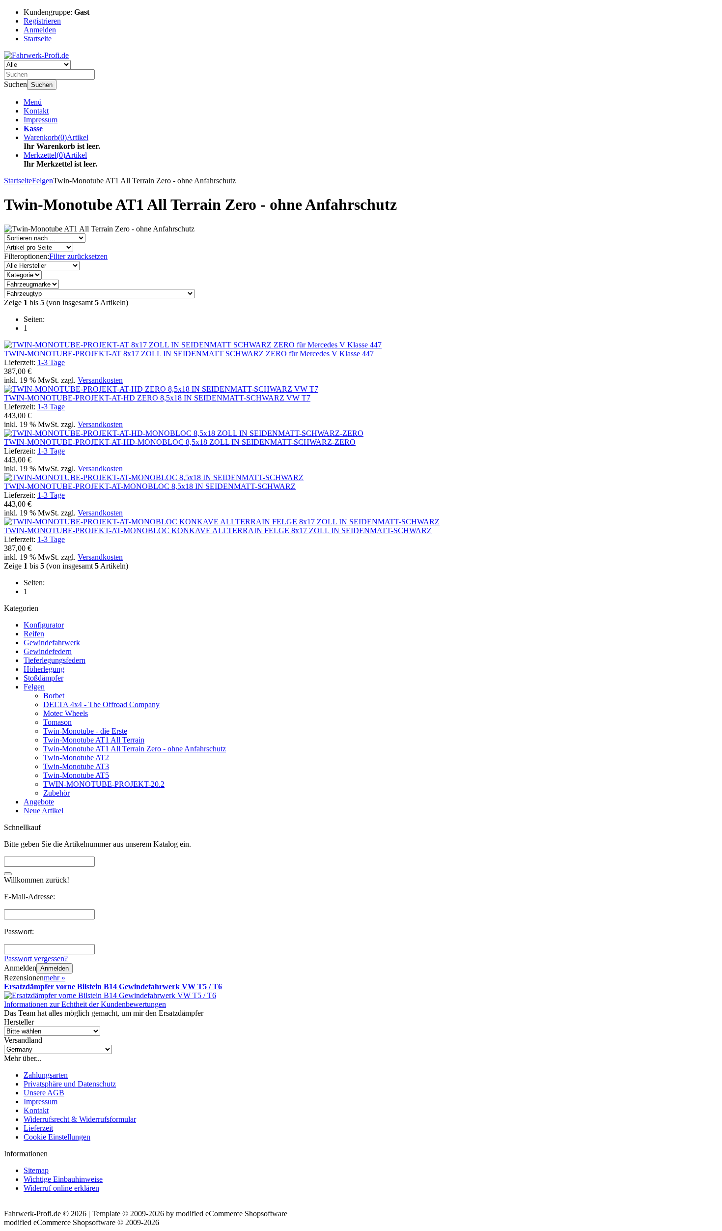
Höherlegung (44, 669)
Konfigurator (44, 625)
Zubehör (56, 793)
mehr (54, 977)
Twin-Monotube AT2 (76, 757)
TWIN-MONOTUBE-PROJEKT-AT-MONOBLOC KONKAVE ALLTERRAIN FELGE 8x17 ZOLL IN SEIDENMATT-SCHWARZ (218, 530)
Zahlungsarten (46, 1075)
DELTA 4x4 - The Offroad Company (101, 704)
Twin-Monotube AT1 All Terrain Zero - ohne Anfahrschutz (134, 748)
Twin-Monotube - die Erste (85, 731)
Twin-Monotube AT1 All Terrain (93, 740)
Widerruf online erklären (61, 1188)
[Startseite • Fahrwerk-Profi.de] (36, 55)
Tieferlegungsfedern (54, 660)
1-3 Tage (51, 362)
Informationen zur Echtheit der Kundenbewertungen (85, 1004)
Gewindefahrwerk (52, 642)
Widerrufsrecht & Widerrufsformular (80, 1119)
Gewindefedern (48, 651)
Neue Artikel (43, 810)
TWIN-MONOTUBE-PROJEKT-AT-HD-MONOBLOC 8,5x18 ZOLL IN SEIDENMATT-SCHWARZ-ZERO (180, 442)
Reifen (34, 634)
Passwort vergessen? (36, 958)
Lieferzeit (38, 1128)
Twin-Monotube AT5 (76, 775)
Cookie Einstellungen (57, 1137)
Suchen (42, 84)
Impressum (40, 119)
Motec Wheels (65, 713)
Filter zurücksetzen (78, 256)
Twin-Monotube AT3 (76, 766)
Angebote (39, 802)
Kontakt (36, 111)
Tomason (57, 722)
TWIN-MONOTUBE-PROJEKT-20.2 (104, 784)
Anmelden (54, 968)
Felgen (34, 687)
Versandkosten (100, 380)
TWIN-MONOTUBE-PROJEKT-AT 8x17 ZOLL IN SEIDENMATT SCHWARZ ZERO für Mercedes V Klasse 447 (189, 353)
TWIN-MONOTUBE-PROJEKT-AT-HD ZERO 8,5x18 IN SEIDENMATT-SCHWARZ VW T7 (157, 398)
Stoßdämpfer (43, 678)
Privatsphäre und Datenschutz (70, 1084)
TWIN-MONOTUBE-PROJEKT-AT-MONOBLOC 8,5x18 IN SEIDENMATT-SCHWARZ (150, 486)
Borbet (53, 695)
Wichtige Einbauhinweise (63, 1179)
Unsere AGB (44, 1092)
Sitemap (36, 1170)
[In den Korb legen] (8, 873)
